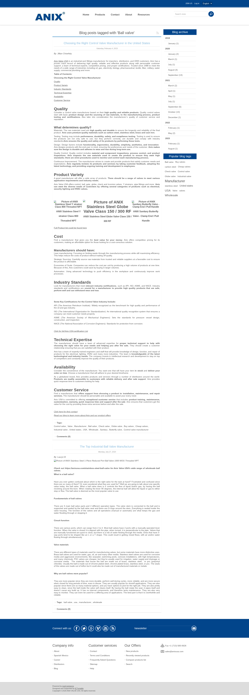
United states (75, 430)
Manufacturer (80, 426)
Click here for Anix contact (66, 411)
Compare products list (136, 660)
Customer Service (62, 100)
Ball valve (92, 426)
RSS (157, 33)
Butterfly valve (115, 430)
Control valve (60, 426)
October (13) (174, 112)
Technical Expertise (62, 93)
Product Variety (61, 85)
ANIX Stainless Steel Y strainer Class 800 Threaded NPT (68, 216)
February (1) (174, 128)
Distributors (59, 664)
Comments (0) (63, 436)
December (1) (174, 117)
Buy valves (129, 426)
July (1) (171, 64)
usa (75, 602)
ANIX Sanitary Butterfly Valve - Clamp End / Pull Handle (146, 216)
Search (129, 664)
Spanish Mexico (61, 655)
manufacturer (85, 602)
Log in (196, 3)
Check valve (104, 426)
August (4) (173, 70)
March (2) (172, 85)
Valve (70, 426)
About (128, 14)
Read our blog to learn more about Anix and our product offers (82, 415)
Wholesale (93, 430)
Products (100, 14)
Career (57, 660)
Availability (58, 96)
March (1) (172, 59)
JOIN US (188, 3)
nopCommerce (68, 686)
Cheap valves (141, 426)
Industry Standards (62, 89)
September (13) (175, 75)
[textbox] (191, 14)
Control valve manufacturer (136, 430)
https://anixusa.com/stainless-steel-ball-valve (87, 468)
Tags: (59, 423)
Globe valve (116, 426)
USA (85, 430)
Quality (57, 81)
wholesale (97, 602)
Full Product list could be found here (70, 228)
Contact (115, 14)
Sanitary (103, 430)
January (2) (173, 54)
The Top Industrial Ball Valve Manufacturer (107, 446)
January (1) (173, 43)
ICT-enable (79, 688)
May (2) (171, 133)
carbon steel (170, 167)
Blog (56, 668)
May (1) (171, 96)
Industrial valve (61, 430)
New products (132, 651)
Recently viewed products (137, 655)
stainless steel (171, 186)
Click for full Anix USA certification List (71, 331)
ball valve (68, 602)
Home (86, 14)
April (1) (171, 91)
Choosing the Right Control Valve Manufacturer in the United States (107, 43)
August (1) (173, 148)
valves (182, 190)
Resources (144, 14)
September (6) (174, 107)
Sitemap (93, 664)
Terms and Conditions (100, 655)
